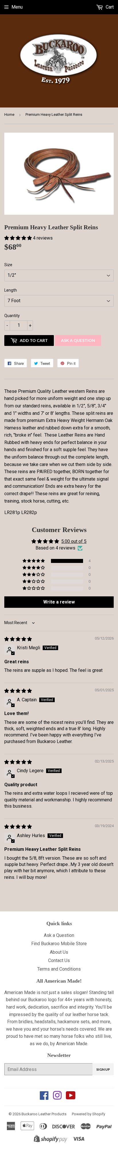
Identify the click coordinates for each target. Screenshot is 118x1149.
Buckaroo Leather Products (43, 1114)
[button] (18, 238)
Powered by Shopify (88, 1114)
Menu (17, 7)
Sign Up (103, 1069)
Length (10, 290)
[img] (18, 639)
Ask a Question (78, 340)
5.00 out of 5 (73, 541)
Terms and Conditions (59, 969)
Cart (109, 7)
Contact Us (59, 960)
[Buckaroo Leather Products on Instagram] (57, 1097)
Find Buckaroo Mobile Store (59, 943)
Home (9, 114)
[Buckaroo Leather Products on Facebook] (44, 1097)
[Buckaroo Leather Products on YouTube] (71, 1097)
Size (8, 264)
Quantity (12, 315)
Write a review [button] (59, 602)
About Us (59, 952)
